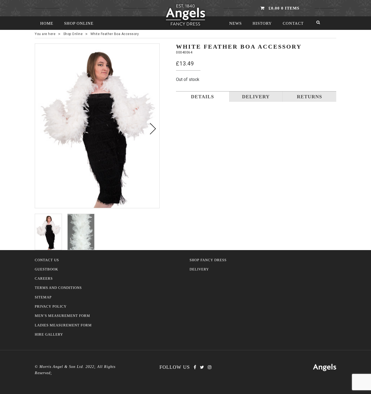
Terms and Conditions (58, 288)
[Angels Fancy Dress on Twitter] (202, 367)
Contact (293, 23)
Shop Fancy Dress (208, 260)
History (262, 23)
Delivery (199, 269)
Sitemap (43, 297)
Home (46, 23)
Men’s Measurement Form (62, 316)
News (235, 23)
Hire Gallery (49, 334)
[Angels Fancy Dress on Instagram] (210, 367)
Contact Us (47, 260)
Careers (44, 278)
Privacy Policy (51, 306)
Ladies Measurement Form (63, 325)
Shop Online (78, 23)
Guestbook (46, 269)
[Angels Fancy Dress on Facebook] (195, 367)
